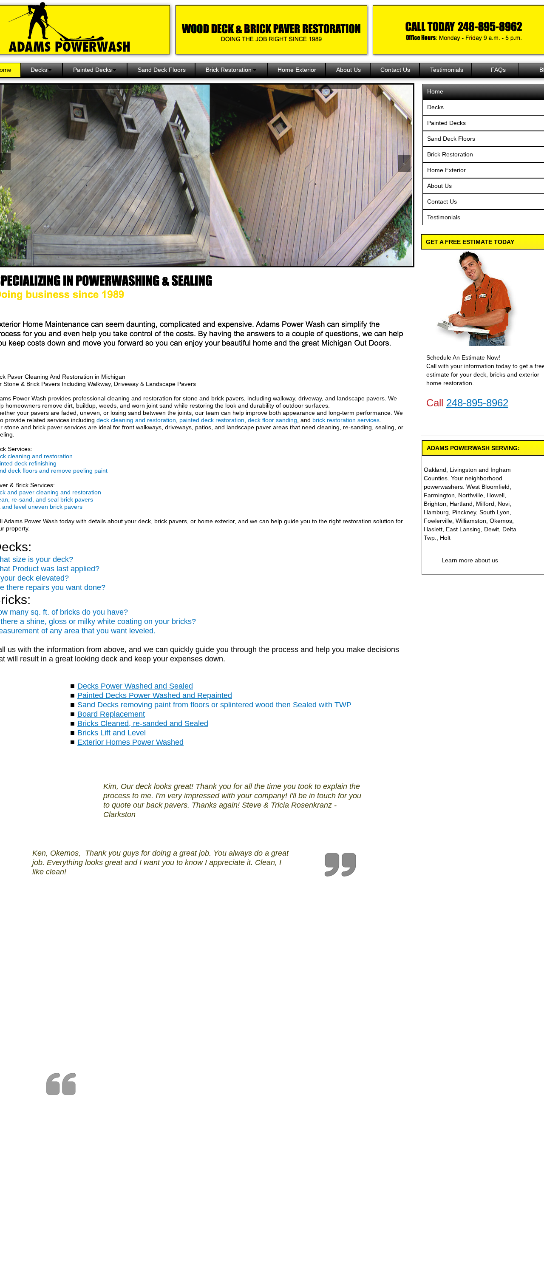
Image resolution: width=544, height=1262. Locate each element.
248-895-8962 (477, 402)
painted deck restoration (211, 420)
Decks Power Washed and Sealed (135, 686)
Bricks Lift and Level (111, 733)
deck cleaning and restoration (136, 420)
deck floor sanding (272, 420)
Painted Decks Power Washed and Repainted (154, 695)
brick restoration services (346, 420)
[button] (404, 163)
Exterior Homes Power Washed (130, 742)
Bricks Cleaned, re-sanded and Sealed (142, 723)
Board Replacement (111, 714)
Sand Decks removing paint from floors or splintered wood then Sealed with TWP (214, 704)
